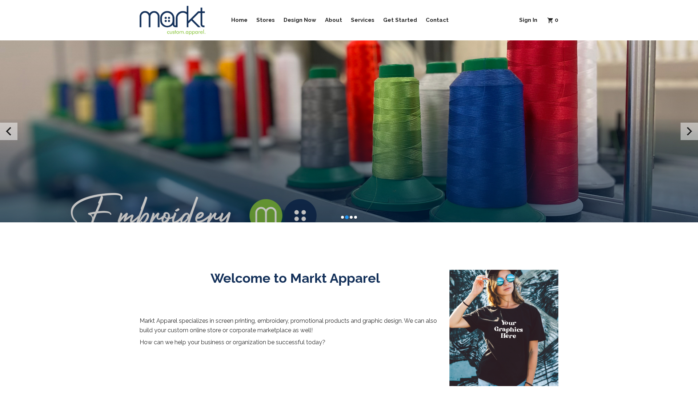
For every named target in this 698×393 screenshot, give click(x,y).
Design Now (300, 20)
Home (239, 20)
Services (362, 20)
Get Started (400, 20)
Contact (437, 20)
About (333, 20)
